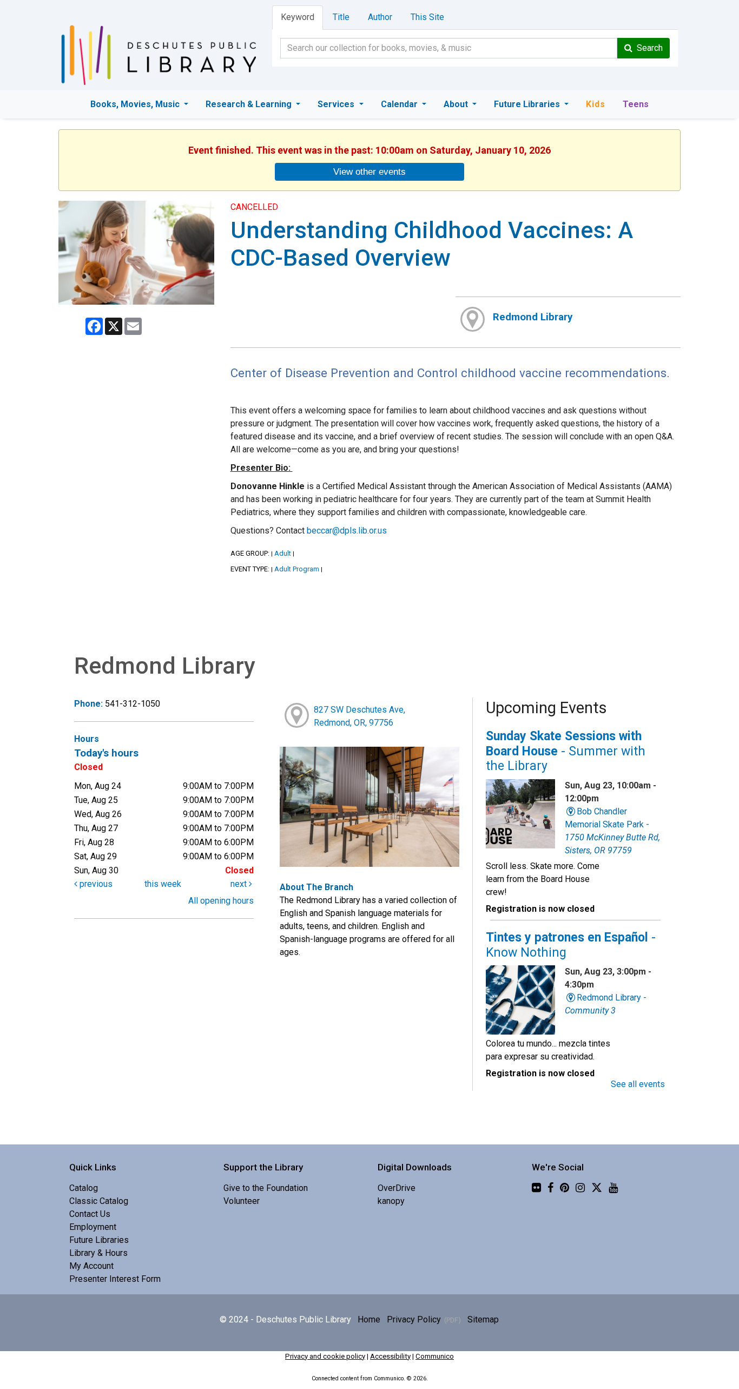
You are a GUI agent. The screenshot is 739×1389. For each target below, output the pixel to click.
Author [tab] (380, 17)
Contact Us (89, 1214)
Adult (282, 553)
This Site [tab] (427, 17)
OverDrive (396, 1188)
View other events (369, 171)
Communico (434, 1356)
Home (369, 1319)
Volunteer (241, 1201)
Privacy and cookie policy (325, 1356)
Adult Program (296, 569)
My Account (91, 1266)
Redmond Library (532, 317)
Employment (92, 1227)
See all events (638, 1084)
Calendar (400, 104)
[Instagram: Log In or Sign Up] (580, 1188)
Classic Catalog (98, 1201)
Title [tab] (341, 17)
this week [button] (162, 884)
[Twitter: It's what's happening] (596, 1188)
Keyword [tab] (297, 17)
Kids (595, 104)
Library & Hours (98, 1253)
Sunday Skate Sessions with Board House (565, 751)
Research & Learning (250, 104)
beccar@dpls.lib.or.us (347, 530)
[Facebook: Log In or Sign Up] (550, 1188)
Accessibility (390, 1356)
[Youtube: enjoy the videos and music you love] (613, 1188)
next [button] (239, 884)
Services (337, 104)
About (457, 104)
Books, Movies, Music (136, 104)
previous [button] (95, 884)
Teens (636, 104)
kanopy (391, 1201)
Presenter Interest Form (115, 1279)
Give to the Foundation (265, 1188)
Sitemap (483, 1319)
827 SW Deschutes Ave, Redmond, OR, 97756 (359, 716)
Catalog (83, 1188)
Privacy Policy (414, 1319)
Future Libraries (528, 104)
